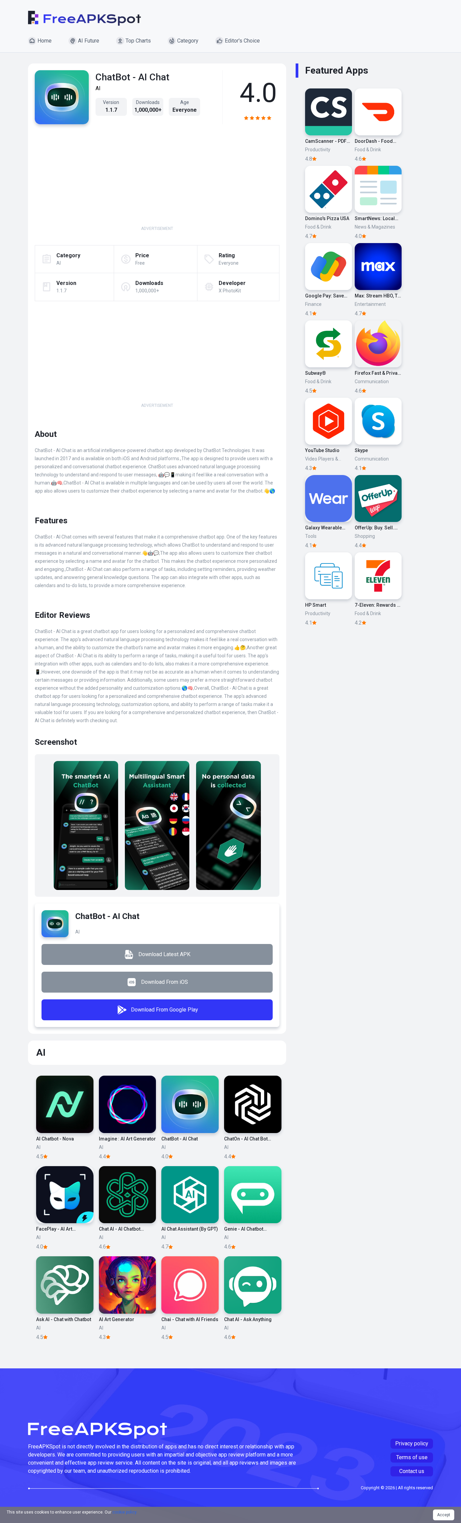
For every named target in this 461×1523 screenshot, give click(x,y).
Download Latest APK (164, 954)
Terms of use (412, 1457)
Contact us (411, 1471)
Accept (443, 1515)
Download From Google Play (164, 1009)
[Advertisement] (157, 178)
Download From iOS (164, 982)
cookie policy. (124, 1512)
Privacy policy (411, 1443)
